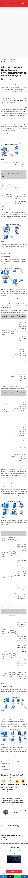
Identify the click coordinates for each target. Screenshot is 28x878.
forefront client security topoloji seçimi (11, 798)
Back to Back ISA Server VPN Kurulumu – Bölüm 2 (13, 836)
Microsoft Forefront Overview (6, 769)
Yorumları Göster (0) (13, 871)
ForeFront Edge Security (7, 800)
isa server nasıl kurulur (7, 804)
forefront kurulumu (6, 802)
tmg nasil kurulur (17, 804)
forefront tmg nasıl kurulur (18, 802)
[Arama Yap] (23, 3)
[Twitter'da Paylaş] (10, 876)
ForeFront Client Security (7, 789)
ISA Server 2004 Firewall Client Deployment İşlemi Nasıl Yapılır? (10, 826)
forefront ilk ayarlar (18, 800)
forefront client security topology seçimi (11, 796)
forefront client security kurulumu (9, 791)
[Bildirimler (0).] (26, 3)
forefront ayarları (13, 787)
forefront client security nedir (8, 794)
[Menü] (2, 3)
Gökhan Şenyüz (8, 79)
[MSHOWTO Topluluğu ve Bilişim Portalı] (14, 3)
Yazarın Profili (22, 810)
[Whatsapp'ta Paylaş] (17, 876)
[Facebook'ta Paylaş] (3, 876)
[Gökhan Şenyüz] (5, 812)
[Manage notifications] (4, 874)
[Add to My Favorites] (7, 84)
